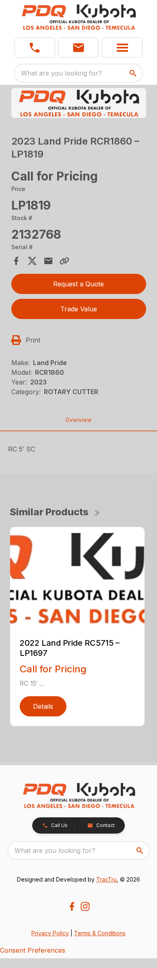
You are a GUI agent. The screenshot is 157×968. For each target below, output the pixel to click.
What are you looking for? (61, 73)
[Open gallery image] (78, 103)
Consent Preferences (32, 950)
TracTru (106, 879)
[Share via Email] (48, 261)
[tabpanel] (78, 104)
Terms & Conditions (100, 933)
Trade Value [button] (78, 309)
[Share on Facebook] (16, 261)
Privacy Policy (50, 933)
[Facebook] (72, 906)
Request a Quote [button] (78, 284)
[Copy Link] (64, 261)
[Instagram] (85, 906)
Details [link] (43, 706)
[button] (34, 48)
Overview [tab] (78, 419)
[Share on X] (32, 261)
